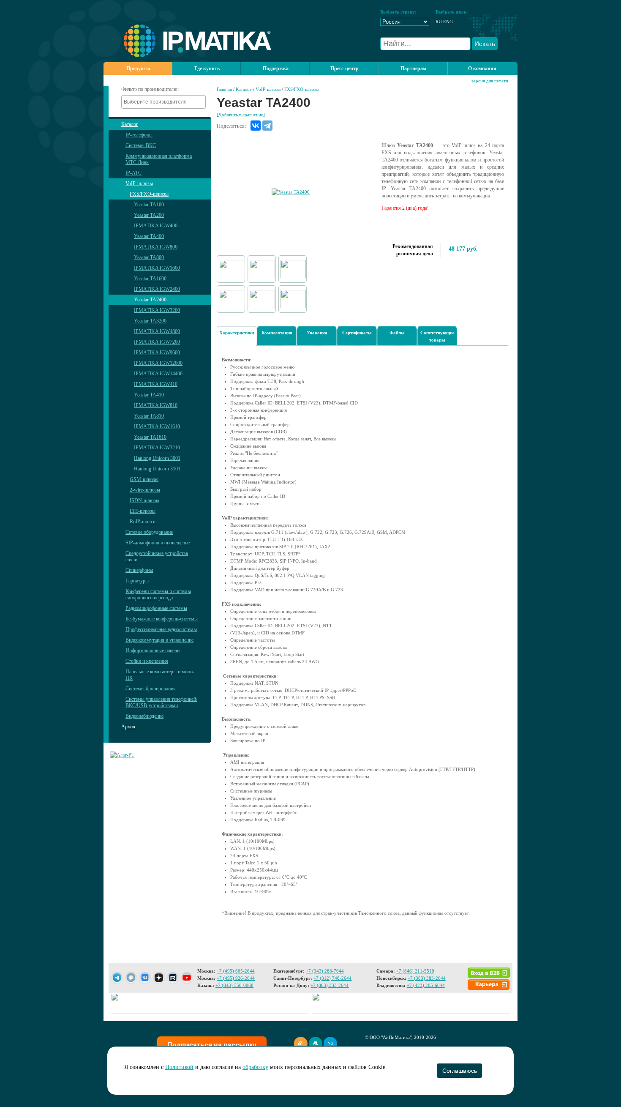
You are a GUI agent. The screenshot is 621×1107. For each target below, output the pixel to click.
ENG (448, 21)
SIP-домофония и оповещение (157, 543)
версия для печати (489, 80)
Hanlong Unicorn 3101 (157, 469)
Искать (484, 43)
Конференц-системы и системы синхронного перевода (158, 594)
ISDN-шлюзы (144, 500)
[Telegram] (267, 125)
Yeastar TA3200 (150, 321)
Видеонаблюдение (144, 716)
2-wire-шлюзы (145, 490)
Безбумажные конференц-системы (161, 619)
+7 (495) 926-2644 (236, 978)
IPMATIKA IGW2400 (157, 289)
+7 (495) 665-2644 (236, 970)
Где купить (207, 68)
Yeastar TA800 (149, 257)
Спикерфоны (139, 570)
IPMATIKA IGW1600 (157, 268)
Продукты (138, 68)
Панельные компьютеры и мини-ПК (159, 675)
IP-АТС (133, 173)
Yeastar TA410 (149, 395)
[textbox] (165, 102)
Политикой (179, 1067)
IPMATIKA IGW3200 (157, 310)
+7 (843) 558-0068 (234, 985)
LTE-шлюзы (142, 511)
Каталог (129, 124)
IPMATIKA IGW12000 (158, 363)
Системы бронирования (150, 689)
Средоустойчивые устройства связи (156, 556)
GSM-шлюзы (144, 479)
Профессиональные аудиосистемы (161, 629)
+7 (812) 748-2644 (332, 978)
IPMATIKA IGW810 (155, 405)
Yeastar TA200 (149, 215)
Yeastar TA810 (149, 416)
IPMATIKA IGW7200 (157, 342)
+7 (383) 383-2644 (427, 978)
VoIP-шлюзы (139, 183)
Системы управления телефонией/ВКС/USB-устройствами (161, 702)
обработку (255, 1067)
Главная (224, 89)
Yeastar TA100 (149, 205)
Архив (128, 727)
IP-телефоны (139, 135)
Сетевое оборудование (149, 532)
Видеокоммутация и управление (159, 640)
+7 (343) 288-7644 (325, 970)
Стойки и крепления (146, 661)
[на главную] (187, 55)
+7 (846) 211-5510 (415, 970)
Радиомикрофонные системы (156, 608)
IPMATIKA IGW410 (155, 384)
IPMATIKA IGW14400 (158, 374)
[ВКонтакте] (256, 125)
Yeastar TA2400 (150, 300)
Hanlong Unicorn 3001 (157, 458)
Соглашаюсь (459, 1070)
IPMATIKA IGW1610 (157, 426)
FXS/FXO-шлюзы (149, 194)
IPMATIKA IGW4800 (157, 331)
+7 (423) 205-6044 (426, 985)
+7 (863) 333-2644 (329, 985)
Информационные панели (152, 650)
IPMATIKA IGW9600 (157, 352)
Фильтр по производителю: (150, 89)
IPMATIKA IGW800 (155, 247)
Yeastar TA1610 (150, 437)
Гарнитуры (137, 581)
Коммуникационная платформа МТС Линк (158, 159)
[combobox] (163, 102)
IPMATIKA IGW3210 (157, 448)
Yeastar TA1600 (150, 279)
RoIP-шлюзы (144, 522)
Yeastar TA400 (149, 236)
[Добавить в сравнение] (241, 114)
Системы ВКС (140, 145)
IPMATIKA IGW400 (155, 226)
